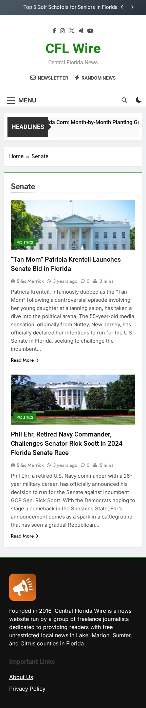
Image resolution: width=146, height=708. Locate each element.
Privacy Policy (27, 688)
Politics (25, 243)
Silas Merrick (30, 281)
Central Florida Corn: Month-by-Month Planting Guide (81, 122)
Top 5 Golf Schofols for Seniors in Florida (70, 7)
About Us (21, 677)
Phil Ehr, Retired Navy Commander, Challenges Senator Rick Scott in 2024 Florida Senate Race (67, 443)
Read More (22, 360)
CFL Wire (73, 48)
